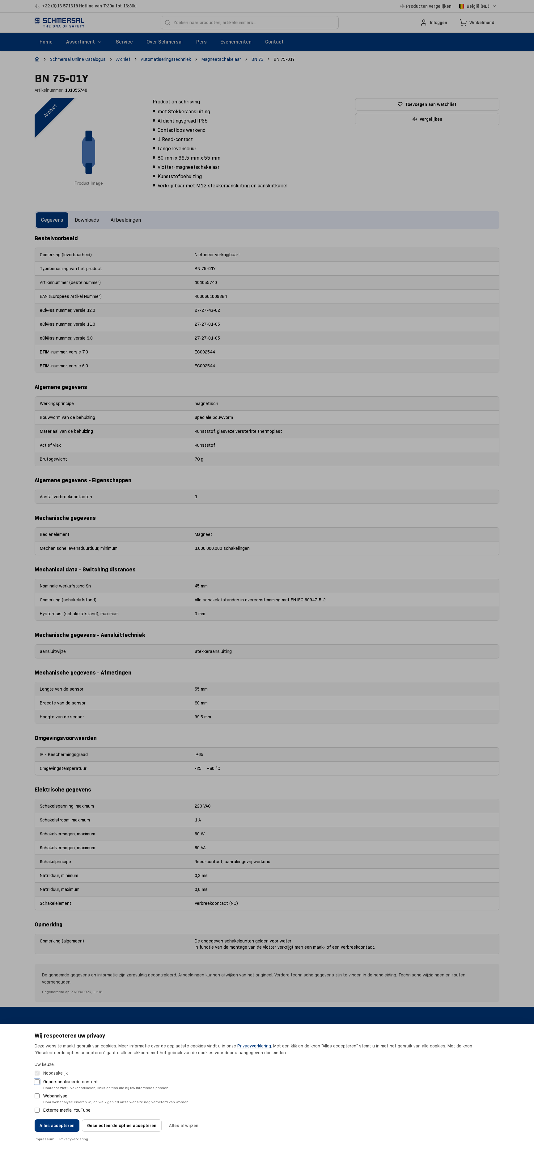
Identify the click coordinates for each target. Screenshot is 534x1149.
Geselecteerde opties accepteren (121, 1125)
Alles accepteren (57, 1125)
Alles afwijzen (183, 1125)
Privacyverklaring (254, 1046)
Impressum (44, 1139)
